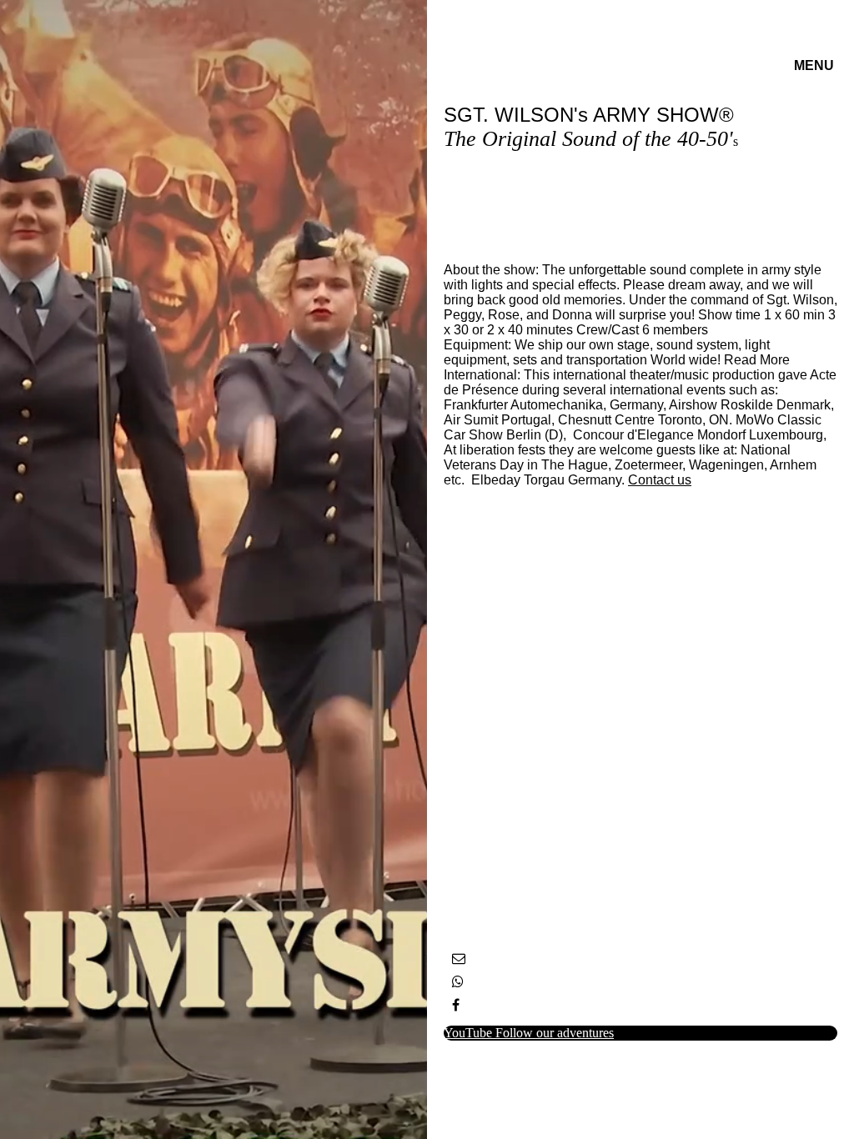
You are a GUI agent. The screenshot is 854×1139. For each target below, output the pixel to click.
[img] (213, 569)
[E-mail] (458, 958)
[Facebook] (456, 1005)
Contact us (659, 480)
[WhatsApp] (458, 982)
